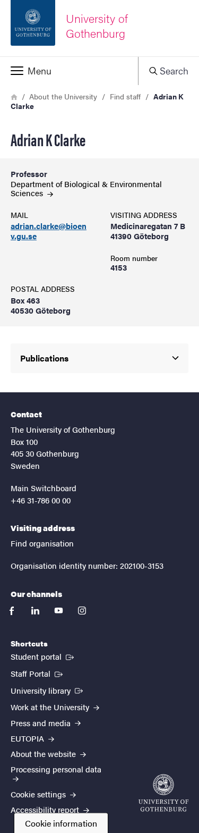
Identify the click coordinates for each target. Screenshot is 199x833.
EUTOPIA (28, 738)
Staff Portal (38, 673)
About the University (63, 96)
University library (48, 690)
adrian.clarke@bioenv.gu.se (48, 231)
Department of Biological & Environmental (86, 188)
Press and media (42, 722)
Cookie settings (39, 794)
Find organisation (42, 543)
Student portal (43, 656)
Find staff (125, 96)
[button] (69, 71)
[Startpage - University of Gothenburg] (163, 792)
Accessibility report (46, 809)
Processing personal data (56, 769)
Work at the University (51, 706)
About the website (44, 753)
